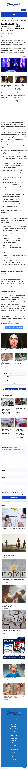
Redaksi (14, 731)
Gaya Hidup (14, 738)
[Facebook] (8, 376)
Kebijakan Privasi (14, 726)
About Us (14, 722)
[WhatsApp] (8, 380)
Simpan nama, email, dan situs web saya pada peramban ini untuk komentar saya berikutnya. (13, 493)
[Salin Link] (14, 383)
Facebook (14, 752)
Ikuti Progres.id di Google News (14, 327)
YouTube (14, 756)
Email (3, 477)
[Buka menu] (14, 14)
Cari (23, 9)
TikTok (14, 759)
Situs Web (4, 484)
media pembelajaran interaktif (11, 389)
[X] (20, 376)
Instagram (14, 754)
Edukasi (7, 18)
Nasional (14, 742)
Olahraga (14, 745)
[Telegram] (20, 380)
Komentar (4, 453)
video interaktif (22, 389)
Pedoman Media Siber (14, 728)
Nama (3, 470)
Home (2, 18)
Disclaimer (14, 724)
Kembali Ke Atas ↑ (4, 768)
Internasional (14, 740)
